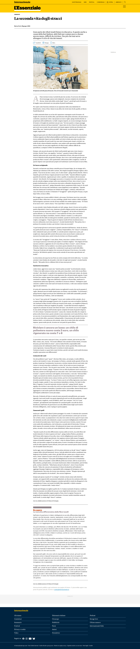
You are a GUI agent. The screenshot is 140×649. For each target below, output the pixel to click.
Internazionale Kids (97, 626)
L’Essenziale (101, 2)
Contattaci (18, 619)
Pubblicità (55, 622)
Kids (85, 2)
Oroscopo (55, 619)
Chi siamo (17, 615)
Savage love (94, 619)
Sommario (18, 622)
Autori (54, 629)
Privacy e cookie (20, 629)
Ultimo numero (95, 622)
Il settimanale (76, 2)
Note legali (85, 645)
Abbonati (118, 2)
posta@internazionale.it (61, 589)
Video (16, 633)
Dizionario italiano (58, 615)
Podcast (92, 615)
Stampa (47, 42)
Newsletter (56, 633)
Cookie (91, 645)
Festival (91, 2)
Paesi (54, 626)
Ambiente (17, 14)
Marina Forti (17, 26)
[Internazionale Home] (21, 610)
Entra (111, 2)
